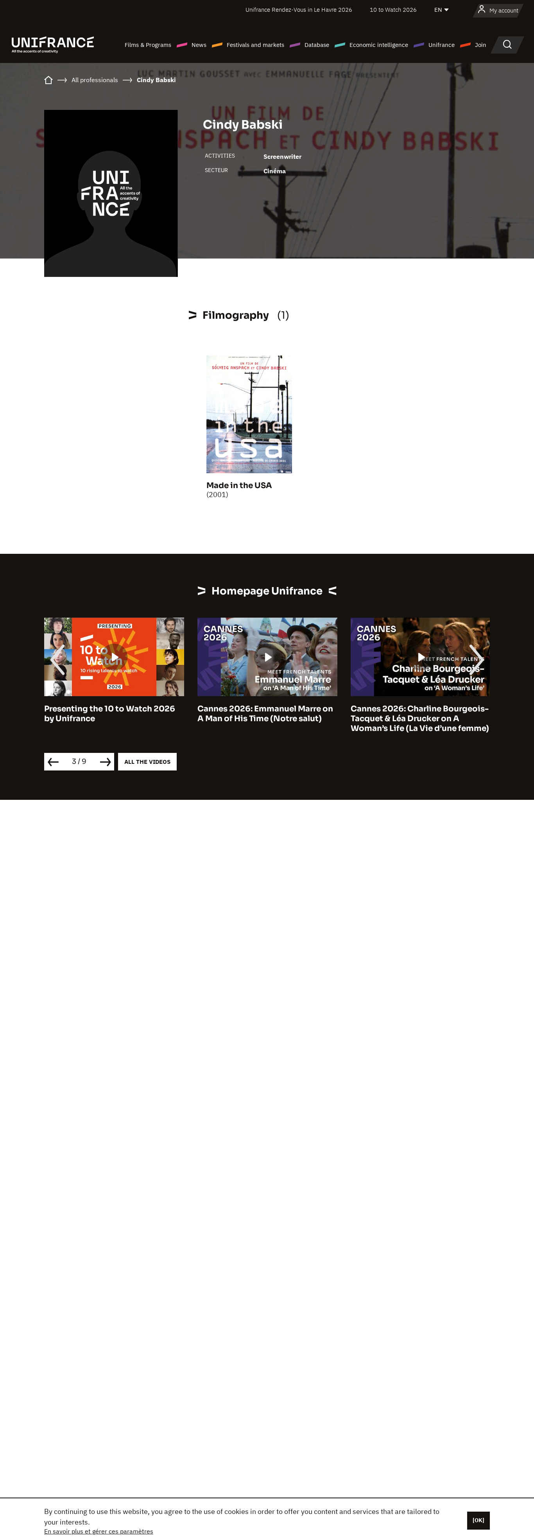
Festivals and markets (255, 44)
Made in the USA (239, 485)
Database (317, 44)
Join (480, 44)
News (199, 44)
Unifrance (441, 44)
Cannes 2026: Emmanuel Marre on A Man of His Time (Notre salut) (251, 714)
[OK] (478, 1520)
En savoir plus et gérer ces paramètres (98, 1531)
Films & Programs (148, 44)
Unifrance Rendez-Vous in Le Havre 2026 (298, 9)
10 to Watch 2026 (393, 9)
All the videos (147, 761)
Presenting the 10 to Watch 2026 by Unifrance (95, 714)
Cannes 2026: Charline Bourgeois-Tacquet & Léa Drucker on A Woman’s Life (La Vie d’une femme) (405, 718)
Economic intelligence (378, 44)
